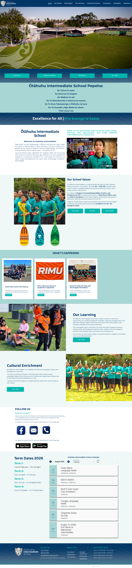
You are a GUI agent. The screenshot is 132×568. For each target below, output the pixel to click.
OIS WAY (92, 211)
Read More (8, 294)
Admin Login (96, 566)
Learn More (75, 211)
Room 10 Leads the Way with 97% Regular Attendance (80, 286)
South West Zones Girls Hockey (16, 287)
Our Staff (115, 75)
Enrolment (82, 75)
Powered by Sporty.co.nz (36, 566)
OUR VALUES (109, 211)
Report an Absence (49, 75)
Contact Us (17, 75)
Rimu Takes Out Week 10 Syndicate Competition (47, 286)
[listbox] (83, 462)
